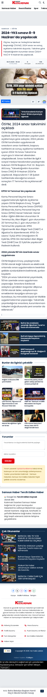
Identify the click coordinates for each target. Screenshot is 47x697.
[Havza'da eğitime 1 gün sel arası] (12, 415)
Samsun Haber (9, 8)
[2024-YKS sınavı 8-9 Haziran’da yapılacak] (23, 82)
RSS (8, 651)
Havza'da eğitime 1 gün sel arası (11, 424)
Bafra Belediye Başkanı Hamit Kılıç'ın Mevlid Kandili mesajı (22, 691)
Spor (36, 8)
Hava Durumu (32, 625)
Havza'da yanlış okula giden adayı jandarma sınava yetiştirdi (33, 382)
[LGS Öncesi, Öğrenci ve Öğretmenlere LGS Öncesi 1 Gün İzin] (12, 393)
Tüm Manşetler (10, 636)
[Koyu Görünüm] (44, 2)
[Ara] (40, 2)
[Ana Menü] (2, 2)
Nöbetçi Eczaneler (11, 625)
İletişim (33, 595)
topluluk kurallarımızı (24, 468)
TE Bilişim (29, 657)
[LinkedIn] (25, 590)
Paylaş (7, 101)
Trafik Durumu (9, 631)
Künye (13, 595)
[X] (17, 590)
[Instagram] (21, 590)
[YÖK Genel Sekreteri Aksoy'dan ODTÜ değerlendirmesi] (34, 415)
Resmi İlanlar (25, 8)
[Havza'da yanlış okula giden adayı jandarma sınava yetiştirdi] (34, 372)
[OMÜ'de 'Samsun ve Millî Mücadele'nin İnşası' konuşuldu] (34, 393)
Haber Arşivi (9, 641)
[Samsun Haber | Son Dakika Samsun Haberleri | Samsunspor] (20, 2)
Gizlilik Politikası (23, 595)
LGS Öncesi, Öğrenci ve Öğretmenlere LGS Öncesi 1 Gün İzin (11, 403)
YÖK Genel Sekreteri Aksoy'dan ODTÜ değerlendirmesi (33, 425)
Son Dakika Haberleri (35, 636)
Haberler (5, 29)
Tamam (4, 668)
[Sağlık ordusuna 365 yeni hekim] (12, 372)
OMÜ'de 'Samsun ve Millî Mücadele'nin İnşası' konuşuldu (34, 403)
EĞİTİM (14, 29)
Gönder (8, 461)
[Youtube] (30, 590)
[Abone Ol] (44, 101)
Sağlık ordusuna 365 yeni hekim (10, 381)
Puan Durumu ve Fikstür (36, 631)
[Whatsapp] (34, 590)
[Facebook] (13, 590)
